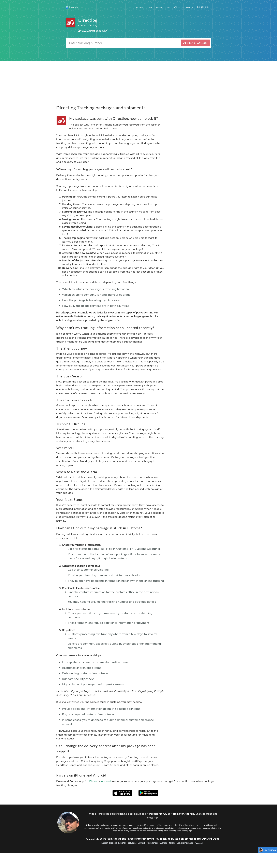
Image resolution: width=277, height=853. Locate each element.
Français (113, 843)
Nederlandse (152, 843)
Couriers (163, 7)
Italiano (172, 843)
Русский (199, 843)
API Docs (213, 838)
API (204, 838)
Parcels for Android (182, 813)
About (122, 838)
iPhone (93, 781)
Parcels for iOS (158, 813)
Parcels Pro (145, 7)
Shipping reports (191, 838)
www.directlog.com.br (94, 30)
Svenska (163, 843)
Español (122, 843)
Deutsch (141, 843)
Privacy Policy (150, 838)
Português (131, 843)
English (104, 843)
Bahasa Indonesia (185, 843)
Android (106, 781)
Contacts (188, 7)
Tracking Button (170, 838)
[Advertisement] (138, 81)
